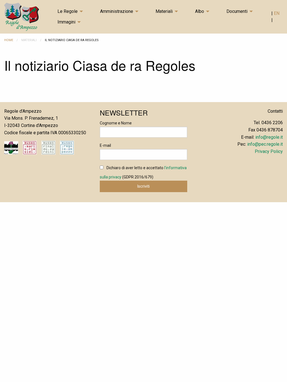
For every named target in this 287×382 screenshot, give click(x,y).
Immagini (66, 22)
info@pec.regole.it (265, 144)
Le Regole (67, 11)
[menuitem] (74, 11)
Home (8, 40)
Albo (199, 11)
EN (276, 13)
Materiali (164, 11)
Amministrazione (116, 11)
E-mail (105, 145)
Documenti (236, 11)
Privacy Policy (269, 151)
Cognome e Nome (116, 123)
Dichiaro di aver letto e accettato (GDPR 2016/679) (143, 172)
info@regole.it (269, 137)
